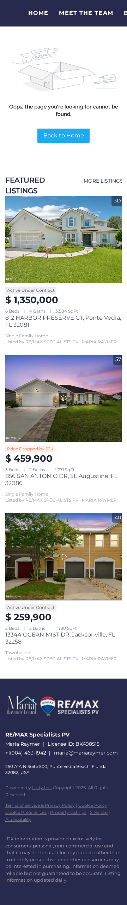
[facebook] (8, 890)
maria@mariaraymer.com (86, 753)
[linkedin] (22, 890)
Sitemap (99, 812)
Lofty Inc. (42, 787)
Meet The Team (86, 13)
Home (38, 13)
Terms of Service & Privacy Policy (40, 805)
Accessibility (18, 819)
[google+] (79, 890)
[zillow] (37, 890)
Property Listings (68, 812)
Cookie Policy (92, 805)
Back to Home (63, 135)
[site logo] (56, 724)
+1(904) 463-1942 (25, 753)
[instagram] (51, 890)
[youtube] (65, 890)
